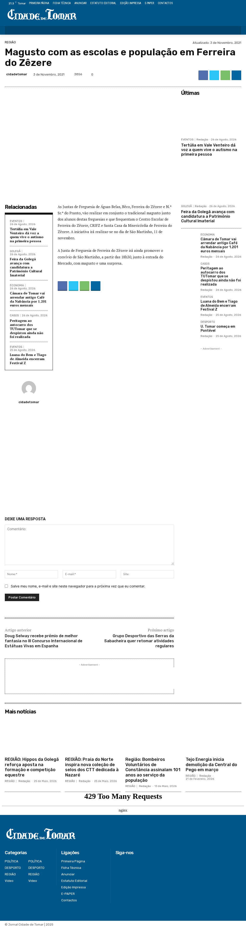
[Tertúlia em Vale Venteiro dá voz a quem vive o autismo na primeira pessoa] (211, 117)
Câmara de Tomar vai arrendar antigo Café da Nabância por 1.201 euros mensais (28, 299)
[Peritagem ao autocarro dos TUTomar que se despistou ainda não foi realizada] (189, 270)
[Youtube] (238, 3)
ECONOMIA (17, 285)
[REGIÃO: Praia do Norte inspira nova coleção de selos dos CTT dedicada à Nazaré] (93, 735)
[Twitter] (227, 3)
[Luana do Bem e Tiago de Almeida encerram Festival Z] (189, 303)
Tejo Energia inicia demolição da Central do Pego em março (211, 764)
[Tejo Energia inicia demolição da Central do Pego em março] (213, 735)
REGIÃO (10, 42)
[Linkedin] (236, 75)
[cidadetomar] (29, 388)
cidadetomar (16, 74)
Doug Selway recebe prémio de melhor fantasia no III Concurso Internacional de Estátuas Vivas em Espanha (43, 641)
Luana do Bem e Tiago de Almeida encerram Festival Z (28, 358)
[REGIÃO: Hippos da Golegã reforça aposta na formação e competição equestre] (32, 735)
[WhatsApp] (225, 75)
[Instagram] (222, 3)
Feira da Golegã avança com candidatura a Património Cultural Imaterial (26, 267)
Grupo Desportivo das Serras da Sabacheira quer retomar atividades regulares (139, 641)
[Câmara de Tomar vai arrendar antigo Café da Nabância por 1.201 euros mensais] (189, 241)
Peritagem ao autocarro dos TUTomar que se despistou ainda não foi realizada (26, 328)
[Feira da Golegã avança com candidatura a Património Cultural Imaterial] (211, 183)
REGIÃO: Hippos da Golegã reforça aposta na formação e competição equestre (32, 767)
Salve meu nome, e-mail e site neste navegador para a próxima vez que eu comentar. (78, 586)
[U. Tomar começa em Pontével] (189, 328)
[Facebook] (216, 3)
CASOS (14, 315)
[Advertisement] (89, 462)
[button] (234, 30)
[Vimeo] (233, 3)
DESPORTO (208, 322)
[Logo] (42, 14)
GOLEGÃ (15, 251)
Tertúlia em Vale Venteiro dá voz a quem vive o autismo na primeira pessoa (26, 235)
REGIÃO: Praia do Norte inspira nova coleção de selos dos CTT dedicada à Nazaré (92, 767)
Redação (202, 139)
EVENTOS (16, 221)
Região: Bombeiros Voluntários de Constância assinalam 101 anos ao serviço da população (152, 770)
